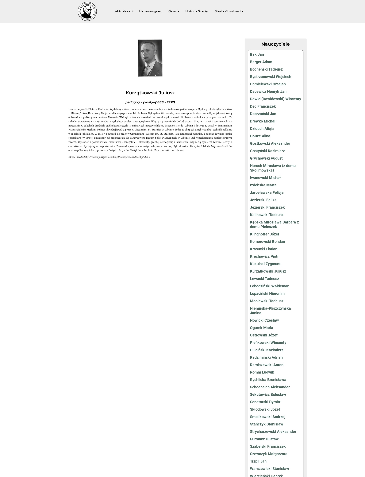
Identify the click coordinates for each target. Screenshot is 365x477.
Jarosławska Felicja (267, 192)
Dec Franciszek (263, 106)
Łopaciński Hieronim (267, 293)
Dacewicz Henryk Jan (268, 91)
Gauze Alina (260, 136)
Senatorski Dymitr (265, 402)
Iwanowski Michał (265, 177)
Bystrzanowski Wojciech (270, 76)
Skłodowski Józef (265, 409)
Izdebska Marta (263, 185)
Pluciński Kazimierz (266, 350)
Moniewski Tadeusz (266, 301)
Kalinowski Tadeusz (266, 214)
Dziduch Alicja (262, 128)
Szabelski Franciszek (268, 446)
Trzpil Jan (258, 461)
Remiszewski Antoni (267, 365)
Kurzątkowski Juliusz (268, 271)
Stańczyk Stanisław (266, 424)
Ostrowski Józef (264, 335)
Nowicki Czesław (264, 320)
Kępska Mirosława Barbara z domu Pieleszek (274, 224)
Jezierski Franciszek (267, 207)
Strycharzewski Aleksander (273, 431)
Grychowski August (266, 158)
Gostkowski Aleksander (270, 143)
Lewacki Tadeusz (264, 278)
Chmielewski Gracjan (268, 84)
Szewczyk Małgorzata (268, 454)
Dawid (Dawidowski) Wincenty (275, 99)
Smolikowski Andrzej (267, 416)
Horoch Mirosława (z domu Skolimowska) (273, 168)
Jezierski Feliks (263, 200)
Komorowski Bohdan (267, 241)
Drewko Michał (262, 121)
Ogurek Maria (261, 327)
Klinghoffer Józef (264, 234)
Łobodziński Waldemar (269, 286)
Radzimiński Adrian (266, 357)
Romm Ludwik (262, 372)
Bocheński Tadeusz (266, 69)
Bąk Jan (257, 54)
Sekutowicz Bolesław (268, 394)
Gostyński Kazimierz (267, 151)
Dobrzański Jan (263, 113)
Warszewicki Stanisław (269, 468)
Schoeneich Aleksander (270, 387)
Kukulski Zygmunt (265, 264)
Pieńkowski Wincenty (268, 342)
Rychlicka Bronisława (268, 379)
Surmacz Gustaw (264, 439)
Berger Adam (261, 62)
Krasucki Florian (263, 249)
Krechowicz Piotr (264, 256)
